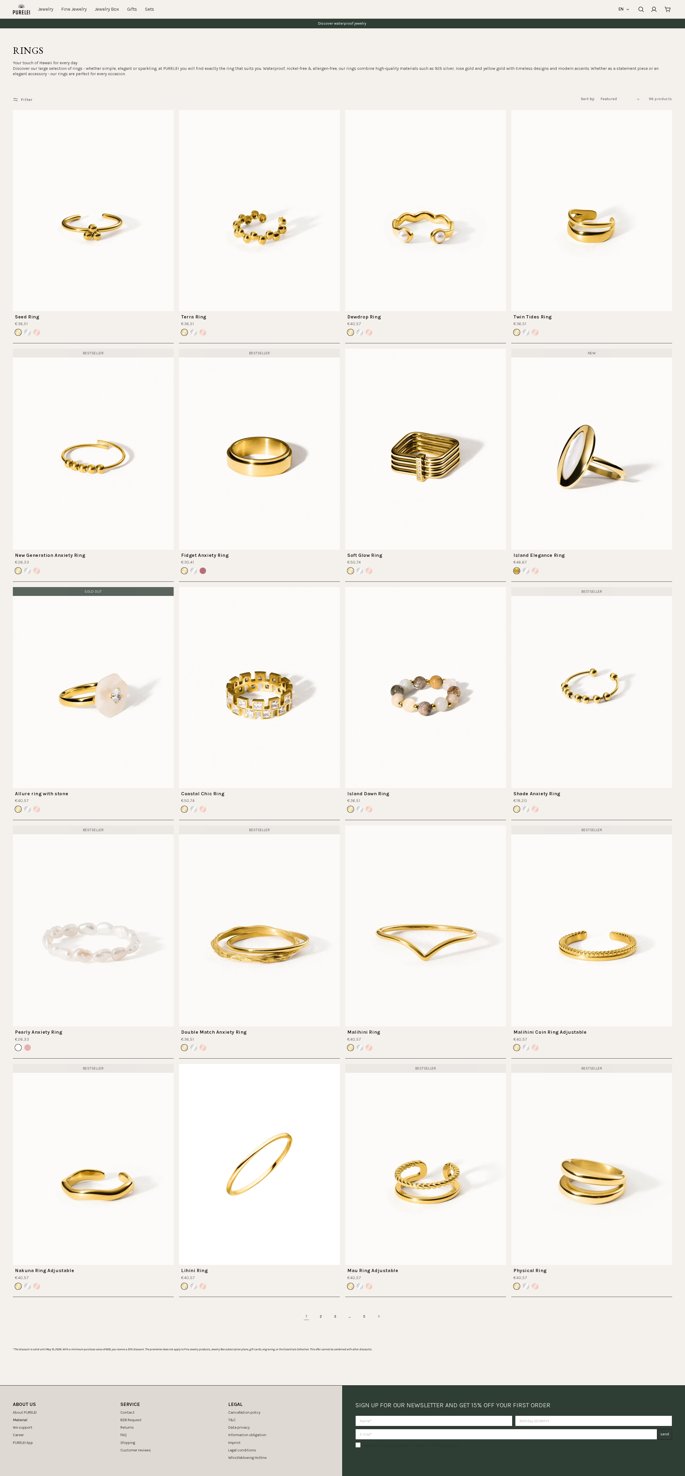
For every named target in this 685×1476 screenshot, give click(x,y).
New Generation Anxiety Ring (50, 555)
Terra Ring (193, 317)
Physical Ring (530, 1270)
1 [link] (306, 1316)
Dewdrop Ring (364, 317)
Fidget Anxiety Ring (205, 555)
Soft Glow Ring (364, 555)
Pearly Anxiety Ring (38, 1032)
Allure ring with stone (41, 794)
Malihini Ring (363, 1032)
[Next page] (379, 1316)
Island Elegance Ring (539, 555)
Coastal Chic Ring (202, 794)
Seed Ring (27, 317)
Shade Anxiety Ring (536, 794)
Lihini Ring (194, 1270)
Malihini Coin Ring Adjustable (550, 1032)
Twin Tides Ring (532, 317)
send (664, 1434)
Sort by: (588, 99)
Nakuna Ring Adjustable (44, 1270)
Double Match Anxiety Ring (214, 1032)
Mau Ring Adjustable (372, 1270)
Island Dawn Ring (368, 794)
